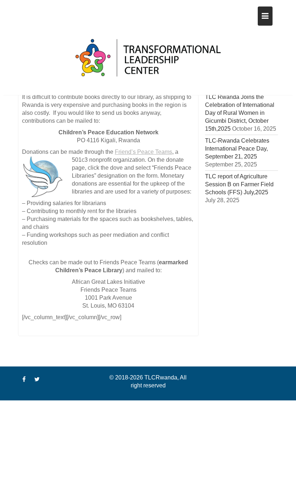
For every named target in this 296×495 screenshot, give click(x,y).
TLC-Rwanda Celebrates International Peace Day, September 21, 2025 (237, 149)
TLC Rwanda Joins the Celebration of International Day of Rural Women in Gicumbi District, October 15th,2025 (239, 113)
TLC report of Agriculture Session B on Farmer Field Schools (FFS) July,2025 (239, 184)
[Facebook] (24, 379)
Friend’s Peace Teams (143, 152)
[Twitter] (37, 379)
